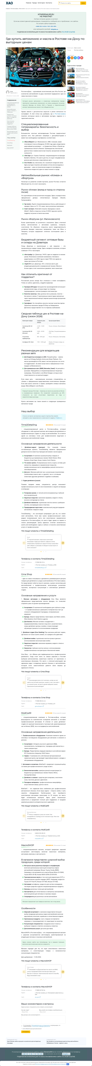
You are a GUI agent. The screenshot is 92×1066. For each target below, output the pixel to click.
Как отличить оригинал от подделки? (10, 123)
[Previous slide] (24, 543)
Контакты (49, 3)
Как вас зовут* (25, 1010)
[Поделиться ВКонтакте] (68, 57)
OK (67, 1064)
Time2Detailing (11, 140)
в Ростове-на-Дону (59, 114)
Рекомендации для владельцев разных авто (12, 133)
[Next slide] (63, 543)
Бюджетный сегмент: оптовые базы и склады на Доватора (11, 116)
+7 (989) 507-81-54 (40, 990)
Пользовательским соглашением (40, 1025)
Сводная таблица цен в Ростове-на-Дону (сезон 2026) (12, 128)
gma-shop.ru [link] (38, 706)
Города (34, 3)
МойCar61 (9, 145)
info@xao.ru (58, 418)
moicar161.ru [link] (38, 838)
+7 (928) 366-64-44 (40, 701)
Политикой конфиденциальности (41, 1026)
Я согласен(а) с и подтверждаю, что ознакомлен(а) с (41, 1026)
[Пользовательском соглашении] (58, 1064)
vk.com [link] (37, 997)
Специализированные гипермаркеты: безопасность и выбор (13, 105)
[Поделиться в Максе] (78, 57)
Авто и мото (22, 8)
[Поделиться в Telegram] (75, 57)
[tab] (43, 551)
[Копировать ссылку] (68, 61)
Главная (28, 3)
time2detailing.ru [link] (40, 567)
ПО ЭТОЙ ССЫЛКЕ (68, 32)
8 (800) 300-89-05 (40, 833)
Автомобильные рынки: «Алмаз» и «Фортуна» (11, 111)
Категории (41, 3)
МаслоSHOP (10, 148)
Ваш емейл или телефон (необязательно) (50, 1010)
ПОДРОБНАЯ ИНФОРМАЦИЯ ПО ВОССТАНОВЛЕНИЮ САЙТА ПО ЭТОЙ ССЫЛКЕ (46, 1056)
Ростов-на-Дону (14, 8)
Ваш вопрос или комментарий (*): (30, 1015)
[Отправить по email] (81, 57)
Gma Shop (9, 143)
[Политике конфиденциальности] (42, 1064)
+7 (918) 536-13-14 (40, 562)
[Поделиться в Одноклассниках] (72, 57)
